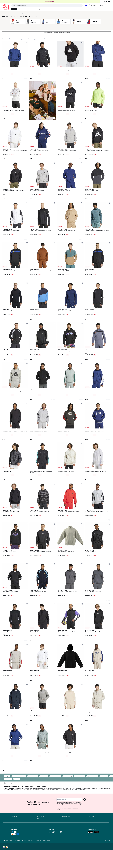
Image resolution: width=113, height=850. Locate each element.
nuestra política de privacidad (63, 807)
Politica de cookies (17, 840)
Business (62, 9)
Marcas (55, 9)
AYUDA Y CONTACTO (14, 816)
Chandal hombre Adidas (33, 776)
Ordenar (5, 38)
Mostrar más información (56, 824)
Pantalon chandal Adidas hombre (19, 776)
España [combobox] (107, 840)
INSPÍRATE (38, 818)
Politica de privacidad (25, 840)
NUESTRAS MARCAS (91, 816)
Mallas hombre (17, 779)
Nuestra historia (47, 9)
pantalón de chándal (63, 789)
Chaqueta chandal (104, 776)
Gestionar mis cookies (46, 840)
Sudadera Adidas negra (67, 776)
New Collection (31, 9)
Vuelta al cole (22, 9)
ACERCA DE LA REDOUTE (66, 816)
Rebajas (39, 9)
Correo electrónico (61, 797)
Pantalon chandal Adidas (80, 776)
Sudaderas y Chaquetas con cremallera (41, 13)
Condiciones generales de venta (8, 840)
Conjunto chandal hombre (92, 776)
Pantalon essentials (44, 776)
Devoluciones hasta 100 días (50, 1)
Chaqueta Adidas (8, 779)
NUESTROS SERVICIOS (40, 816)
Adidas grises (7, 776)
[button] (109, 5)
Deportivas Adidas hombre (55, 776)
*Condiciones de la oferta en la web (35, 840)
